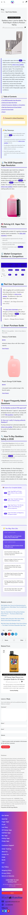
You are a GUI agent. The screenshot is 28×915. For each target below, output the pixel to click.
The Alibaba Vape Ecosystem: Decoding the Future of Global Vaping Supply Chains (13, 575)
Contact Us (5, 854)
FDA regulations (9, 414)
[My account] (23, 2)
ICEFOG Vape (6, 833)
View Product (5, 348)
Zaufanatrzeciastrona (9, 27)
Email (2, 729)
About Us (4, 851)
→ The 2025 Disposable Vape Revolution (11, 100)
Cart (3, 863)
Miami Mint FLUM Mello (12, 309)
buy (3, 630)
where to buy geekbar (18, 64)
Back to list (14, 640)
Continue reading (14, 690)
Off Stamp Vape (7, 830)
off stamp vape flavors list (10, 674)
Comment (4, 707)
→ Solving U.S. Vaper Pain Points (9, 102)
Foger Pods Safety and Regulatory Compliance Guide (16, 513)
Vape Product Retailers (11, 12)
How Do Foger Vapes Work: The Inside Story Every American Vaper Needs (13, 589)
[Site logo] (14, 2)
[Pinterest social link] (9, 634)
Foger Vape (5, 822)
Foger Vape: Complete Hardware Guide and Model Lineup (15, 499)
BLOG (3, 860)
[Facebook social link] (2, 634)
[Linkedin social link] (12, 634)
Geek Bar (4, 819)
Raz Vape (4, 835)
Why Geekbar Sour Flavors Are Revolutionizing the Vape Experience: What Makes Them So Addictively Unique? (14, 607)
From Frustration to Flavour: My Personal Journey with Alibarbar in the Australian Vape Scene (13, 553)
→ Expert (3, 112)
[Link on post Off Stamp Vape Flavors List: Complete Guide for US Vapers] (14, 662)
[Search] (4, 2)
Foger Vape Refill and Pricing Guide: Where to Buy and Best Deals (15, 493)
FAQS (3, 857)
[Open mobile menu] (1, 2)
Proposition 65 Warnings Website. (9, 807)
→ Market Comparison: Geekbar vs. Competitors (13, 105)
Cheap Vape (5, 841)
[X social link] (5, 634)
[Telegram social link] (16, 634)
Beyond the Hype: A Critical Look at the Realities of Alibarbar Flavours (13, 560)
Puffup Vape (6, 838)
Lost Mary (5, 827)
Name (3, 723)
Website (3, 735)
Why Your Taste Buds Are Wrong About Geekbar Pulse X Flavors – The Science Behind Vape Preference (13, 613)
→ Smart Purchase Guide (7, 109)
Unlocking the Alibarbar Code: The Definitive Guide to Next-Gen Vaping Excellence (12, 567)
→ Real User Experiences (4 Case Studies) (11, 107)
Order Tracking (6, 849)
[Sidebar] (1, 276)
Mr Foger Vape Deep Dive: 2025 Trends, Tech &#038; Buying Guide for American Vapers (13, 582)
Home (2, 12)
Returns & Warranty (8, 876)
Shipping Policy (7, 870)
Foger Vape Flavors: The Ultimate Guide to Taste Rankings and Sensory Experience (15, 506)
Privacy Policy (6, 873)
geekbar (10, 630)
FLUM (3, 824)
